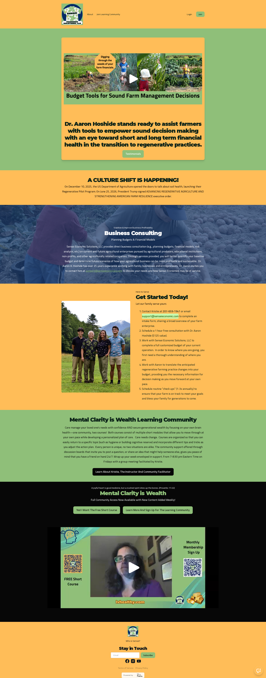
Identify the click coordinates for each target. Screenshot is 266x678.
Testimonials (133, 153)
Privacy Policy (141, 668)
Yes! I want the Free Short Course (96, 509)
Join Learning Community (108, 14)
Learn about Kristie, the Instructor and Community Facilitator (133, 471)
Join (200, 14)
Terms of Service (125, 668)
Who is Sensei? (133, 641)
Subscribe (148, 655)
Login (189, 14)
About (90, 14)
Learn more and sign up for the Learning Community (158, 509)
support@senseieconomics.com (104, 270)
